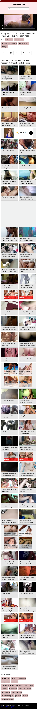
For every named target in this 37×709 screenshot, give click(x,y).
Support (11, 707)
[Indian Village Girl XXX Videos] (27, 263)
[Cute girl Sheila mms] (9, 102)
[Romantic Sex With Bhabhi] (27, 86)
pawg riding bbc (24, 43)
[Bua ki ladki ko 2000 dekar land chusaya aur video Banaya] (9, 232)
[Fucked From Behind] (27, 159)
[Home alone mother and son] (27, 483)
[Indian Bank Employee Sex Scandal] (9, 645)
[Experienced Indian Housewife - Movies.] (27, 191)
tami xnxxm (13, 689)
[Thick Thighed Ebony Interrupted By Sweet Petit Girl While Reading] (9, 602)
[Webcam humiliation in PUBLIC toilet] (9, 409)
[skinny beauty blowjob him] (27, 409)
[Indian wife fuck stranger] (9, 305)
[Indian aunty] (9, 587)
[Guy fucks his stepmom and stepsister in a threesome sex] (27, 321)
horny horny (5, 682)
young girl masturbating (9, 43)
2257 (2, 707)
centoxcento (5, 678)
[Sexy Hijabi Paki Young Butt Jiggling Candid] (27, 279)
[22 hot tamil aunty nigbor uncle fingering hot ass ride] (27, 441)
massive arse (19, 40)
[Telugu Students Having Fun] (27, 144)
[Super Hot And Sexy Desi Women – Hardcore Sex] (9, 352)
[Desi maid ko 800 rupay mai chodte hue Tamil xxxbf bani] (27, 629)
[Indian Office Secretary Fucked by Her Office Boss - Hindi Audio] (9, 467)
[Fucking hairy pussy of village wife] (9, 483)
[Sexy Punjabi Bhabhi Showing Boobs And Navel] (27, 555)
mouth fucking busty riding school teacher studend (18, 685)
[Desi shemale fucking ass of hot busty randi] (9, 498)
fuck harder (9, 40)
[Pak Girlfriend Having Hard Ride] (9, 629)
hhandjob (4, 47)
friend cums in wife (25, 689)
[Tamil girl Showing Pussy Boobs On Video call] (9, 514)
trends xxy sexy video (18, 678)
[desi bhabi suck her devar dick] (9, 86)
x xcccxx (14, 682)
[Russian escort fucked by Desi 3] (27, 571)
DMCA (6, 707)
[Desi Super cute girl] (9, 394)
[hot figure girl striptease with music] (9, 441)
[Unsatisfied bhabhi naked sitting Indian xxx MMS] (9, 555)
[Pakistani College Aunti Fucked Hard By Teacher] (9, 175)
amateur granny (17, 692)
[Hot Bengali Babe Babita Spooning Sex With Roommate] (9, 117)
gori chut (18, 696)
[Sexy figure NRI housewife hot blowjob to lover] (27, 645)
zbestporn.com (19, 5)
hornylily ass (6, 692)
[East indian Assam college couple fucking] (27, 175)
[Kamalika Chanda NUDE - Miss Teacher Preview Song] (27, 232)
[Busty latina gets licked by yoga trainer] (27, 425)
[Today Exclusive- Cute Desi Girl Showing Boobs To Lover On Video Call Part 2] (27, 117)
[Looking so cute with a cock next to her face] (9, 660)
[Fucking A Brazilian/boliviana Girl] (27, 498)
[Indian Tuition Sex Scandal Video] (9, 279)
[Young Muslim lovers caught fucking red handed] (9, 571)
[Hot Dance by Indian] (27, 587)
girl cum (25, 696)
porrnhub (4, 689)
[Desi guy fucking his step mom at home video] (27, 394)
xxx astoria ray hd (7, 696)
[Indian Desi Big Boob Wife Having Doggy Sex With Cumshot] (27, 337)
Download (26, 53)
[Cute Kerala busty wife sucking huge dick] (9, 159)
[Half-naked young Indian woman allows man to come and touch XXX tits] (27, 514)
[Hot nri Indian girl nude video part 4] (9, 337)
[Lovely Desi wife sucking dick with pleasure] (9, 70)
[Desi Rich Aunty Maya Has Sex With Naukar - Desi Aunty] (9, 248)
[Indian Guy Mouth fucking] (27, 102)
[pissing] (9, 425)
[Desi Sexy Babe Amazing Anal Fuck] (27, 70)
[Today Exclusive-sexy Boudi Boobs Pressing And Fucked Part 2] (27, 602)
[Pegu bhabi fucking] (9, 144)
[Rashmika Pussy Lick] (9, 191)
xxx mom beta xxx (8, 699)
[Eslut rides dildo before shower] (27, 352)
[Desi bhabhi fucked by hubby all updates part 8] (9, 321)
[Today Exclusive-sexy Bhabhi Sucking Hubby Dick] (9, 263)
